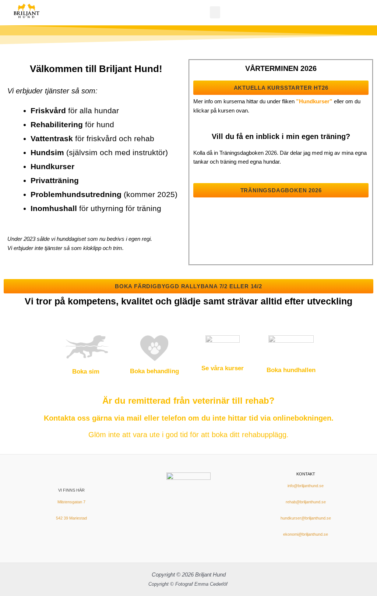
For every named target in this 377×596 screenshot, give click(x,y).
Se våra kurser (222, 368)
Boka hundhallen (291, 370)
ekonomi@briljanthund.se (305, 534)
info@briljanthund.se (306, 485)
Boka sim (85, 371)
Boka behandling (154, 371)
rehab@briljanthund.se (306, 502)
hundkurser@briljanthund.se (306, 518)
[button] (215, 12)
